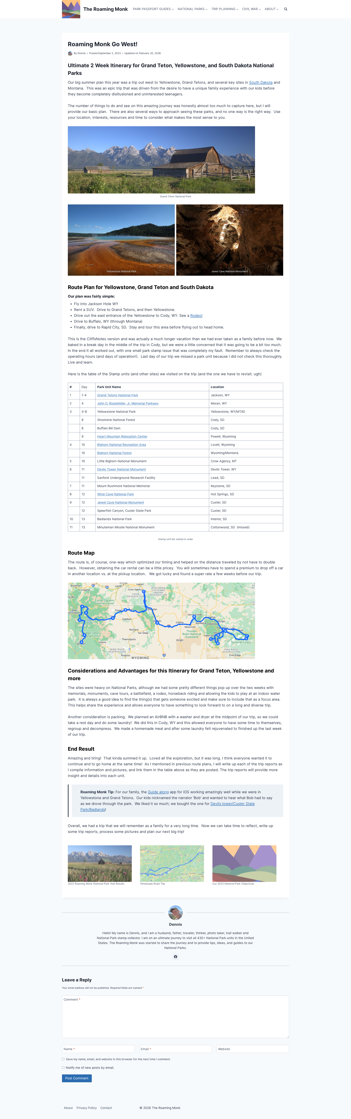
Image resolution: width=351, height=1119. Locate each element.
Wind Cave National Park (115, 494)
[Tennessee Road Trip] (174, 863)
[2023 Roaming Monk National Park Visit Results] (102, 863)
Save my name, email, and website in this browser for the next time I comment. (118, 1059)
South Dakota (261, 82)
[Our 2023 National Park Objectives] (246, 863)
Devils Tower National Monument (121, 469)
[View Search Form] (285, 9)
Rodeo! (196, 315)
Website (224, 1049)
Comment (72, 999)
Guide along (158, 792)
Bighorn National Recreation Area (121, 445)
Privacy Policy (87, 1108)
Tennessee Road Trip (152, 883)
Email (146, 1049)
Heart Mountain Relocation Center (122, 436)
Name (69, 1049)
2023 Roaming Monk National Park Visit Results (96, 883)
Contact (106, 1108)
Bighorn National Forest (114, 453)
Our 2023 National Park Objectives (233, 883)
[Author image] (70, 53)
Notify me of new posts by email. (90, 1067)
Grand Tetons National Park (117, 395)
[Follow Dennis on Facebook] (175, 957)
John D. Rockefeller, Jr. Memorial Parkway (127, 403)
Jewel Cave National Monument (120, 502)
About (68, 1108)
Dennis (82, 53)
